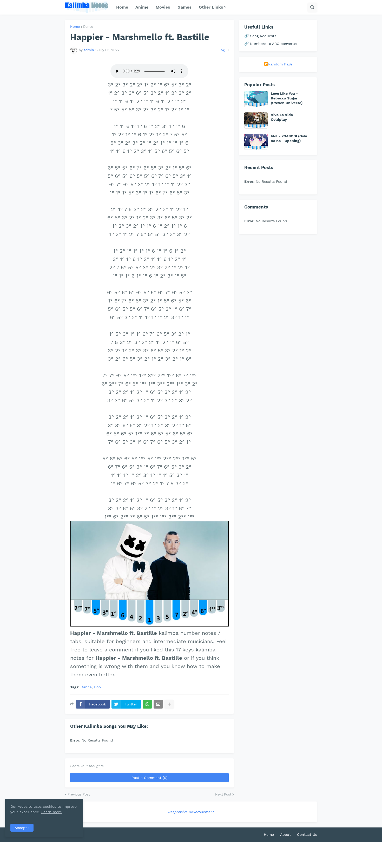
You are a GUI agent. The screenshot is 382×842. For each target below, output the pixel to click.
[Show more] (169, 704)
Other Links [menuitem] (211, 7)
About (285, 834)
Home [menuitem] (122, 7)
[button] (312, 7)
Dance (88, 26)
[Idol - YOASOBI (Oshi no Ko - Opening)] (256, 142)
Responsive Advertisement (191, 812)
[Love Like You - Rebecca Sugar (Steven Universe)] (256, 99)
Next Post (223, 794)
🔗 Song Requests (260, 36)
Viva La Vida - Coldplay (283, 117)
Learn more (51, 812)
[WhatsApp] (147, 704)
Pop (97, 687)
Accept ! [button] (22, 828)
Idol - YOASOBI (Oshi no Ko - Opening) (289, 138)
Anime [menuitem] (141, 7)
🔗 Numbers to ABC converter (271, 44)
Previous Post (79, 794)
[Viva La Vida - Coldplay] (256, 120)
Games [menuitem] (184, 7)
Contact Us (307, 834)
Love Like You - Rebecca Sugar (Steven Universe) (286, 98)
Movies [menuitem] (163, 7)
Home (75, 26)
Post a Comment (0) (149, 778)
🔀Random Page (278, 64)
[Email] (158, 704)
